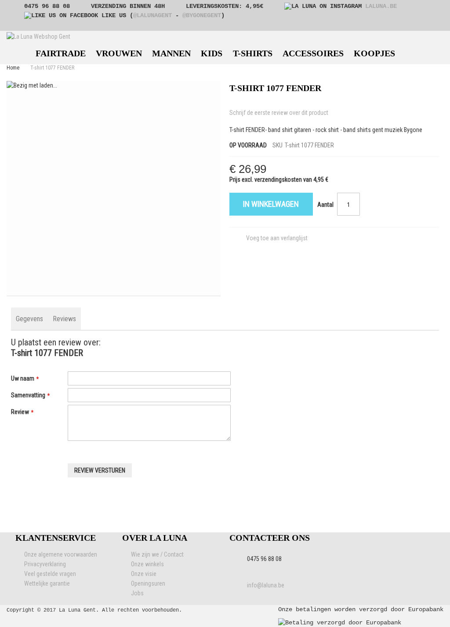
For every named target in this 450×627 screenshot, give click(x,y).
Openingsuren (148, 583)
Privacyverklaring (45, 564)
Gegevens (29, 319)
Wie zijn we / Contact (157, 554)
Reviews (64, 319)
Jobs (137, 593)
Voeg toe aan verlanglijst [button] (277, 238)
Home (13, 68)
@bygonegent (201, 15)
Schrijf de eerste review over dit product (278, 112)
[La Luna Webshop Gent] (38, 36)
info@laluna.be (265, 585)
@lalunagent (152, 15)
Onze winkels (147, 564)
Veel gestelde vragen (50, 573)
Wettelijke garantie (47, 583)
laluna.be (381, 6)
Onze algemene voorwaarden (60, 554)
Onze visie (143, 573)
